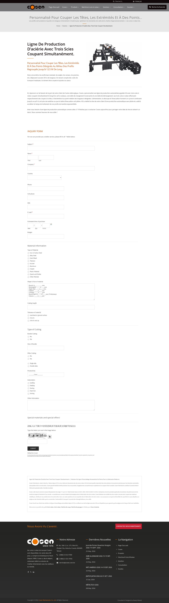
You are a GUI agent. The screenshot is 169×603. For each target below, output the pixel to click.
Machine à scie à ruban (90, 7)
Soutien (130, 7)
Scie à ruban (50, 507)
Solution (106, 7)
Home (58, 26)
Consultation (118, 7)
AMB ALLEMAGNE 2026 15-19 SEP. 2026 (98, 557)
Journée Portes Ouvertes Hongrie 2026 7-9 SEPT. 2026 (98, 546)
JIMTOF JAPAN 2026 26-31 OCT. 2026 (99, 576)
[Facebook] (28, 572)
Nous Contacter (95, 507)
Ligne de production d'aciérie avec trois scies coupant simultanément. (91, 26)
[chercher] (113, 1)
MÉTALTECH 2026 (92, 585)
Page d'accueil (54, 7)
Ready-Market (137, 600)
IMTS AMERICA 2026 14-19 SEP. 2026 (99, 567)
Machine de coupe (66, 507)
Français (138, 1)
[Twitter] (30, 572)
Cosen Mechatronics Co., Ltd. (47, 600)
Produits (74, 7)
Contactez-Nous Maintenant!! (128, 526)
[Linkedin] (33, 572)
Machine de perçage (76, 507)
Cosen (64, 7)
